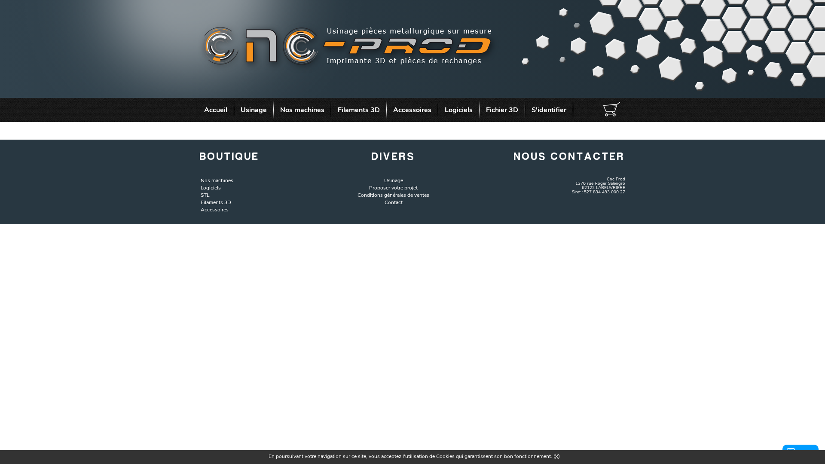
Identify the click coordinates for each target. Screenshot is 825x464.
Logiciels (459, 110)
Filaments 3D (359, 110)
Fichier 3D (502, 110)
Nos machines (302, 110)
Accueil (215, 110)
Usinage (254, 110)
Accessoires (412, 110)
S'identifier (549, 110)
